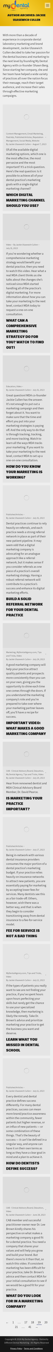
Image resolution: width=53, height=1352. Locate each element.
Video (8, 244)
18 (32, 1322)
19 (39, 1322)
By (18, 144)
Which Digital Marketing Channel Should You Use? (25, 200)
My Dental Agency (14, 774)
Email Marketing (35, 133)
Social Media (25, 140)
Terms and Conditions (33, 1348)
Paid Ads (10, 137)
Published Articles (23, 137)
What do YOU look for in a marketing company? (24, 1300)
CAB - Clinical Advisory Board (19, 770)
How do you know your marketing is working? (24, 471)
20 (45, 1322)
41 (29, 1327)
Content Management (16, 133)
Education (10, 386)
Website (35, 140)
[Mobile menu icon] (47, 5)
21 (16, 1327)
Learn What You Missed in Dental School (22, 1044)
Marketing (11, 652)
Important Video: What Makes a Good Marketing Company (26, 728)
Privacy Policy (16, 1348)
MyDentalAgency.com (27, 652)
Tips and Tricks (30, 774)
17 (25, 1322)
